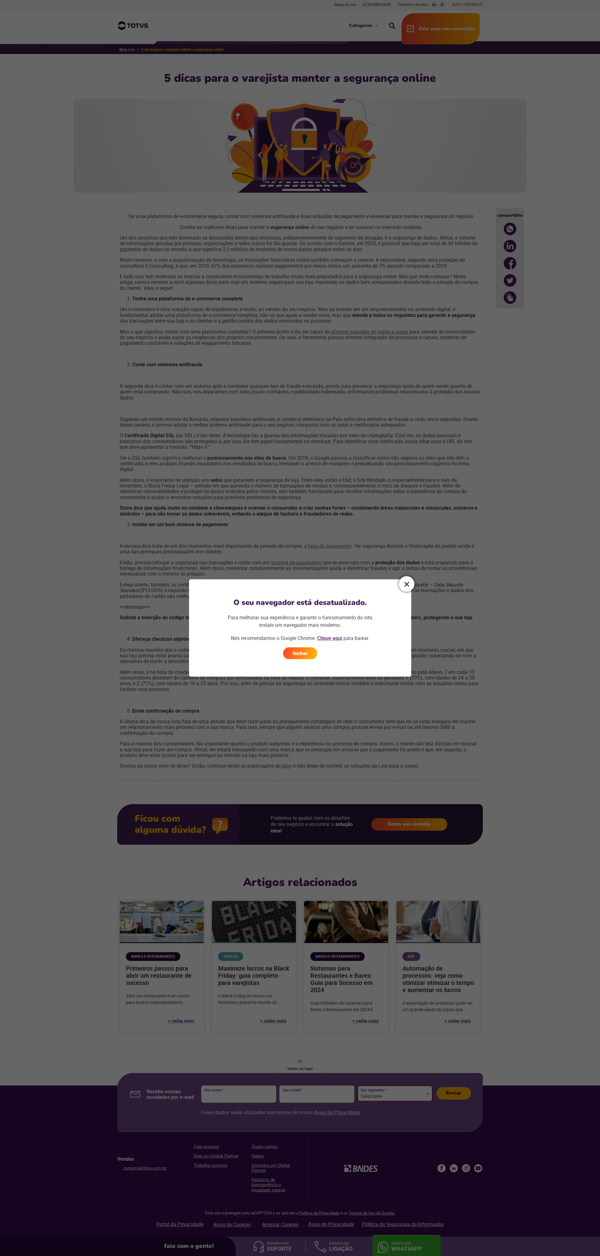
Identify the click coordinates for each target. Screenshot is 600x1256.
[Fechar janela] (406, 584)
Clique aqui (329, 638)
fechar (300, 653)
